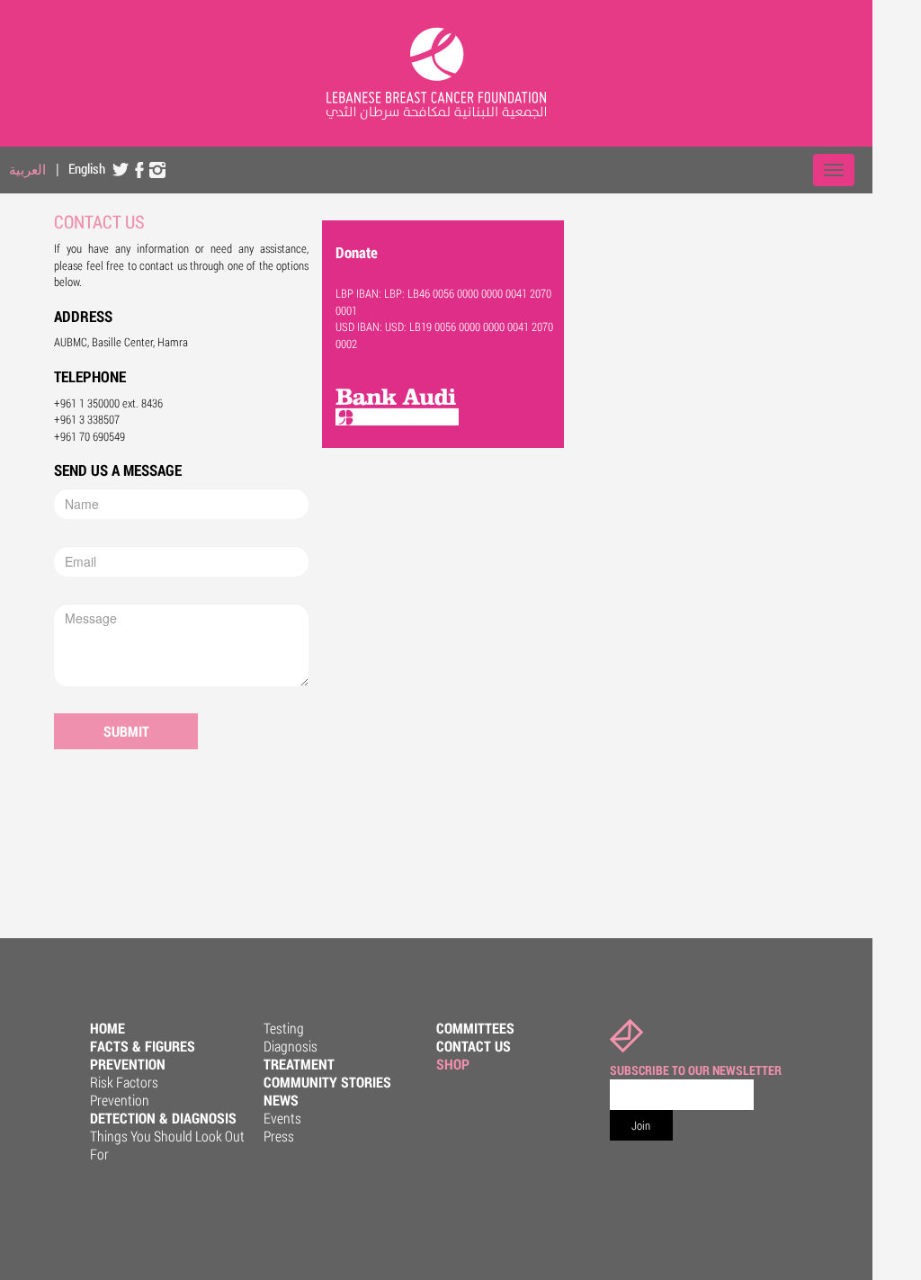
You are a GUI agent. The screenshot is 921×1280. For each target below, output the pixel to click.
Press (279, 1135)
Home (107, 1027)
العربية (27, 168)
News (281, 1099)
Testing (284, 1027)
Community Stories (327, 1081)
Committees (475, 1027)
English (86, 168)
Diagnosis (290, 1045)
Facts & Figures (142, 1045)
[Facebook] (139, 168)
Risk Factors (124, 1081)
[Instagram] (157, 168)
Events (282, 1117)
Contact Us (473, 1045)
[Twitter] (121, 168)
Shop (452, 1063)
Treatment (299, 1063)
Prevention (127, 1063)
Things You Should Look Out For (167, 1144)
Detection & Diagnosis (163, 1117)
